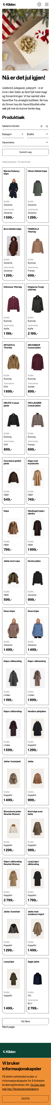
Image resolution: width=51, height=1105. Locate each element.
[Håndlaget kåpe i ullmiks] (37, 528)
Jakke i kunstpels (12, 762)
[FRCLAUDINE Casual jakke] (37, 420)
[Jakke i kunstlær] (13, 929)
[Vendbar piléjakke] (37, 728)
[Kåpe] (13, 528)
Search (47, 126)
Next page (8, 1027)
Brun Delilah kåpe (12, 229)
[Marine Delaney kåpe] (13, 188)
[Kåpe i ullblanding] (13, 678)
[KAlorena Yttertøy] (13, 304)
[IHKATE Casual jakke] (13, 420)
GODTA (25, 1099)
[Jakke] (37, 778)
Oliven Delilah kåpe (37, 171)
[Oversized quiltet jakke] (13, 478)
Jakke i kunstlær (12, 912)
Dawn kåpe (9, 611)
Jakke (31, 762)
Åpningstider (39, 4)
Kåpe (6, 511)
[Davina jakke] (37, 578)
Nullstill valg (25, 152)
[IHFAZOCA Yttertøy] (13, 362)
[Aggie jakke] (37, 979)
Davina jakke (34, 561)
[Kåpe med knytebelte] (37, 478)
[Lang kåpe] (13, 979)
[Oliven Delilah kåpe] (37, 188)
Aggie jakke (33, 962)
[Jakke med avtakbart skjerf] (37, 929)
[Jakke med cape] (13, 578)
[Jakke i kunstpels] (13, 778)
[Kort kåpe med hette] (37, 828)
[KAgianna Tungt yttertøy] (37, 304)
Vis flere (25, 1021)
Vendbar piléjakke (37, 712)
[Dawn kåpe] (13, 628)
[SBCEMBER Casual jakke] (37, 362)
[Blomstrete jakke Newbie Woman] (13, 828)
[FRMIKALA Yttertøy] (37, 246)
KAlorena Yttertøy (13, 287)
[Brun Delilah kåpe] (13, 246)
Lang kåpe (9, 962)
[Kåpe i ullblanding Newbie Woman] (13, 879)
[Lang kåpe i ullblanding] (37, 879)
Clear (41, 126)
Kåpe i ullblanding (13, 661)
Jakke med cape (12, 561)
